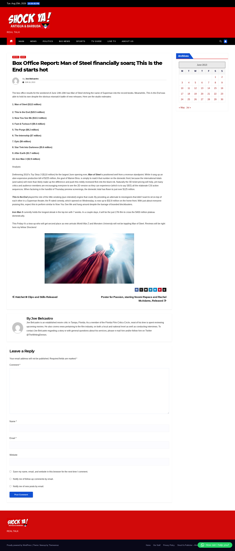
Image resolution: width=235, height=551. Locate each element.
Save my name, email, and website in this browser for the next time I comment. (50, 471)
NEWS (33, 41)
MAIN (21, 41)
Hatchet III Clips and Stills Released (36, 297)
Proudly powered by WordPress (19, 545)
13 (202, 88)
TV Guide (96, 41)
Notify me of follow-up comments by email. (33, 479)
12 (195, 88)
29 (215, 99)
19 (195, 93)
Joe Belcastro (32, 79)
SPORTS (80, 41)
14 (209, 88)
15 (215, 88)
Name (13, 421)
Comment (15, 365)
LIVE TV (112, 41)
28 (209, 99)
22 (215, 93)
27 (202, 99)
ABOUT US (127, 41)
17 (182, 93)
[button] (220, 41)
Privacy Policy (169, 545)
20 (202, 93)
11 (189, 88)
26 (195, 99)
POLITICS (48, 41)
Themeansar (53, 545)
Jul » (188, 107)
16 (222, 88)
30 (222, 99)
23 (222, 93)
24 (182, 99)
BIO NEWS (64, 41)
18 (189, 93)
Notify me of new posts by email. (28, 486)
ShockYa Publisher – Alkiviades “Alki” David (194, 545)
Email (13, 438)
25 (189, 99)
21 (209, 93)
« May (182, 107)
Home (148, 545)
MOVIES (15, 57)
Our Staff (156, 545)
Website (13, 455)
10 (182, 88)
